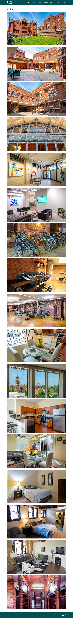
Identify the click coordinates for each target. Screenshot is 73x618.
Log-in (64, 2)
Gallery (27, 2)
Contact (60, 2)
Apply (55, 2)
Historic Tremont (48, 2)
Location (40, 2)
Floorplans (33, 2)
